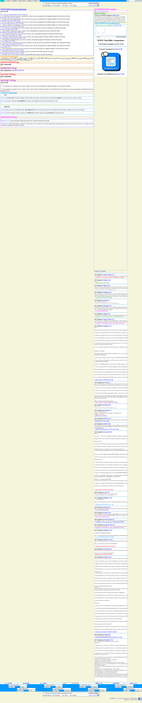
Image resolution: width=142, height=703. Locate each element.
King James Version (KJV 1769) (9, 17)
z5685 (31, 58)
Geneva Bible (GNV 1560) (8, 41)
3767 (4, 58)
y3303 (6, 58)
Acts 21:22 (3, 101)
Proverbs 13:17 (5, 120)
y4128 (84, 58)
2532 (58, 58)
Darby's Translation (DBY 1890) (9, 29)
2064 (40, 58)
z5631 (2, 59)
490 (53, 58)
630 (29, 58)
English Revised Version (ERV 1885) (10, 20)
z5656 (20, 59)
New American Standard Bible (9, 14)
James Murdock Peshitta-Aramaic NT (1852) (12, 53)
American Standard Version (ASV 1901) (11, 23)
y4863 (73, 58)
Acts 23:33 (3, 112)
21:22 (103, 11)
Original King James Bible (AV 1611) (10, 44)
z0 (75, 58)
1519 (46, 58)
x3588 (15, 58)
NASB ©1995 (21, 14)
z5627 (42, 58)
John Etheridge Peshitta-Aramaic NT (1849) (12, 50)
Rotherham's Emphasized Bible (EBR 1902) (12, 32)
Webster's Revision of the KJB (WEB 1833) (12, 26)
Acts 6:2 (3, 98)
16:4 (100, 11)
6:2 (97, 11)
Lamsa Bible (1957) (6, 47)
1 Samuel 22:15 (5, 123)
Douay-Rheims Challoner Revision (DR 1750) (13, 38)
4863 (92, 58)
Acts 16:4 (3, 109)
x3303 (21, 58)
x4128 (7, 59)
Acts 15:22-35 (19, 70)
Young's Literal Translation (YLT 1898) (11, 35)
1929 (18, 59)
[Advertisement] (134, 64)
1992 (32, 59)
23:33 (106, 11)
